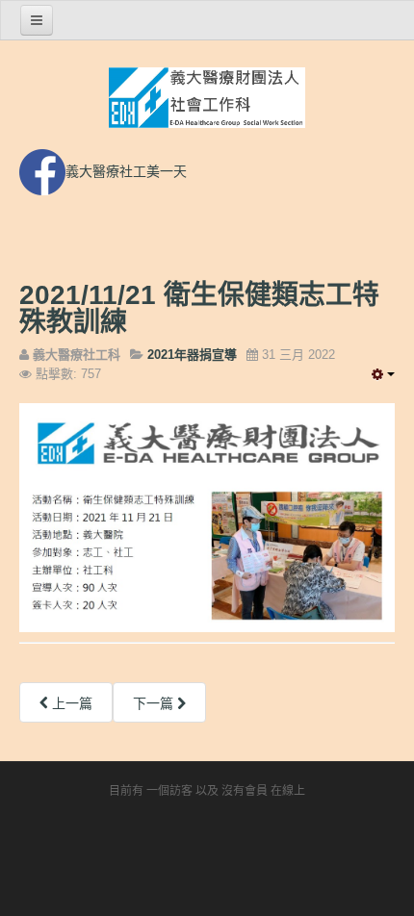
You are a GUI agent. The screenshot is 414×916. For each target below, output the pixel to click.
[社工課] (207, 98)
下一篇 (155, 703)
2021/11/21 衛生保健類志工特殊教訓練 (199, 308)
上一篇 (70, 703)
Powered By (207, 853)
